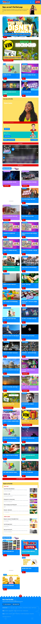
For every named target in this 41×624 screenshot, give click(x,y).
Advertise (10, 613)
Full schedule (34, 139)
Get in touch (7, 136)
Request (5, 139)
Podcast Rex (32, 613)
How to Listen (11, 610)
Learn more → (7, 185)
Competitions (20, 607)
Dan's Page (7, 129)
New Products (34, 607)
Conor (21, 610)
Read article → (26, 555)
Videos (16, 607)
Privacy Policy (17, 613)
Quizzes (29, 607)
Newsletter (16, 604)
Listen (38, 2)
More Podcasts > (20, 165)
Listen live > (20, 143)
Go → (5, 37)
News (9, 607)
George (15, 610)
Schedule (6, 610)
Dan (17, 610)
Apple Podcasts (8, 604)
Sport (11, 607)
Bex (19, 610)
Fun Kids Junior (25, 610)
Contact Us (7, 613)
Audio (14, 607)
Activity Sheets (25, 607)
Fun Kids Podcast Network (24, 613)
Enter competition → (8, 60)
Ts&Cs (14, 613)
